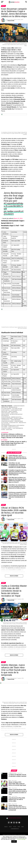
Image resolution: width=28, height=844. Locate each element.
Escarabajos (5, 415)
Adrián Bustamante (19, 405)
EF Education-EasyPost (16, 414)
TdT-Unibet (4, 426)
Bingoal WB (5, 407)
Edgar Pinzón (5, 414)
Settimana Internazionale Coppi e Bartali (13, 425)
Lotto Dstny (5, 422)
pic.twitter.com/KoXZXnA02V (14, 212)
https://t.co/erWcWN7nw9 (13, 206)
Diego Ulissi (14, 412)
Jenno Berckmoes (15, 419)
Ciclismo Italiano (17, 408)
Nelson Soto (22, 422)
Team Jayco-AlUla (14, 426)
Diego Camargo (13, 411)
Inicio (5, 826)
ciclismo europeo (6, 408)
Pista (14, 826)
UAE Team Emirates (18, 428)
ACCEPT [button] (14, 841)
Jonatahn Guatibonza (8, 421)
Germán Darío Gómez (7, 418)
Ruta (10, 826)
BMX (22, 826)
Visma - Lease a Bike (7, 429)
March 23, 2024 (18, 218)
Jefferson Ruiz (6, 419)
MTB (19, 826)
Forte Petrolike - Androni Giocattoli (11, 417)
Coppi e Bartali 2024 (16, 410)
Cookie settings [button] (21, 839)
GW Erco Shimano (18, 418)
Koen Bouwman (19, 421)
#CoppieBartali (11, 203)
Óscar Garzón (5, 424)
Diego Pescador (6, 412)
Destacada (5, 411)
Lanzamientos (15, 828)
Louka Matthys (14, 422)
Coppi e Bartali (6, 410)
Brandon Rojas (13, 407)
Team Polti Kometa (7, 428)
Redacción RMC (11, 20)
